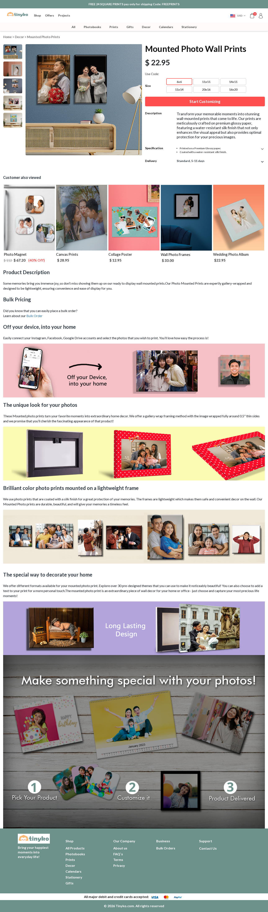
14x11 (233, 81)
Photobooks (92, 27)
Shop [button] (37, 15)
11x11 (206, 81)
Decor (146, 27)
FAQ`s (118, 854)
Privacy (119, 865)
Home (7, 37)
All (73, 27)
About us (120, 848)
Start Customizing (204, 101)
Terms (118, 860)
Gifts (130, 27)
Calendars (166, 27)
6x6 (179, 81)
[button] (237, 15)
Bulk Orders (165, 848)
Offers (49, 15)
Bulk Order (34, 316)
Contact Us (208, 848)
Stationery (189, 27)
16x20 (233, 89)
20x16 (206, 89)
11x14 (179, 89)
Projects (64, 15)
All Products (75, 848)
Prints (114, 27)
